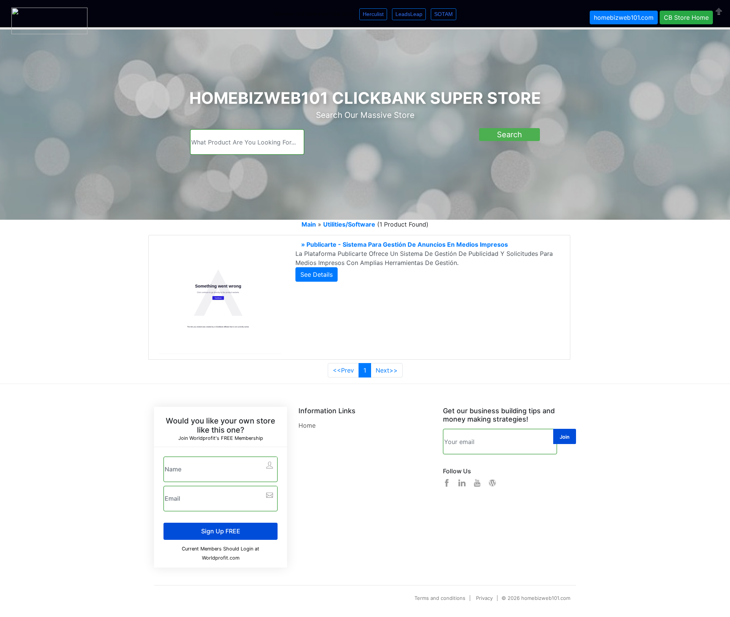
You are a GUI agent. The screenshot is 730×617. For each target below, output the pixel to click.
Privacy (484, 598)
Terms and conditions (439, 598)
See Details (316, 274)
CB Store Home (686, 17)
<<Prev (343, 370)
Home (307, 425)
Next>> (387, 370)
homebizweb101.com (624, 17)
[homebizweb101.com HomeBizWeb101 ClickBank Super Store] (49, 20)
